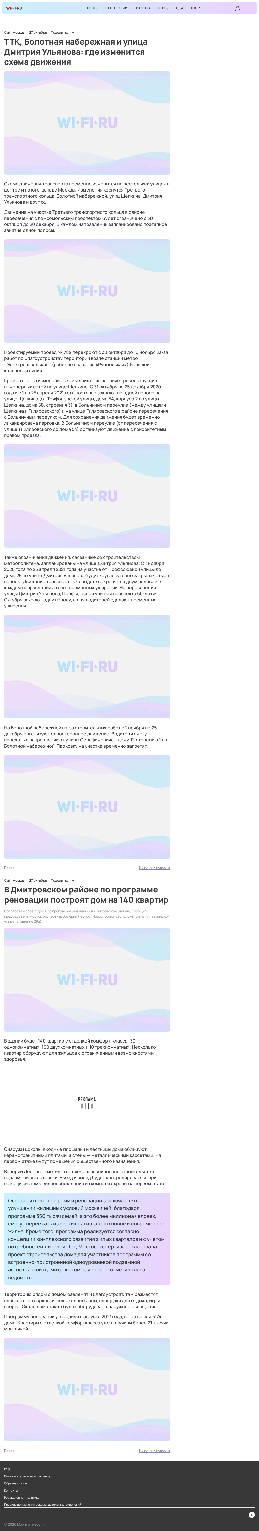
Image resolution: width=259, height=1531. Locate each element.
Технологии (115, 8)
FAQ (7, 1469)
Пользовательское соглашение (27, 1476)
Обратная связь (16, 1483)
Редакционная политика (21, 1498)
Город (163, 8)
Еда (180, 8)
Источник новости (154, 867)
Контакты (11, 1491)
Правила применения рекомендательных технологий (42, 1505)
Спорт (196, 8)
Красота (142, 8)
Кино (92, 8)
